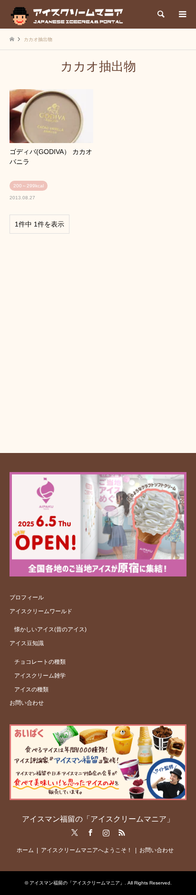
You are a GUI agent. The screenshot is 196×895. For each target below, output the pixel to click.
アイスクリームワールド (41, 611)
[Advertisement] (98, 339)
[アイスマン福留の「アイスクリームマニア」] (69, 14)
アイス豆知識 (27, 643)
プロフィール (27, 597)
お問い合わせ (27, 703)
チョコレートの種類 (40, 661)
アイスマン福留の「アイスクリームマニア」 (98, 819)
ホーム (25, 850)
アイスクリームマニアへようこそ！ (86, 850)
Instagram (106, 832)
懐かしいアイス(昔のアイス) (50, 629)
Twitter (74, 832)
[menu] (181, 14)
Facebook (90, 832)
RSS (121, 832)
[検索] (160, 14)
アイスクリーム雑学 (40, 675)
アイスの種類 (31, 689)
